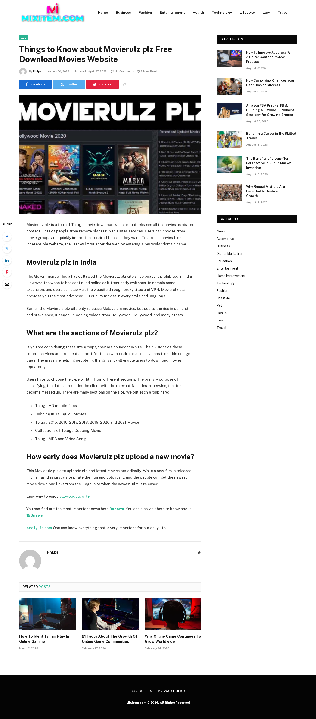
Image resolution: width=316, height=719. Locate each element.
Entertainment (172, 12)
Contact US (141, 691)
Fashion (145, 12)
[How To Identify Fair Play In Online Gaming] (47, 614)
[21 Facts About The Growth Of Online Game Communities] (110, 614)
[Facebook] (7, 236)
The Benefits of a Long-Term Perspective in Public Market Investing (268, 163)
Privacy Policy (172, 691)
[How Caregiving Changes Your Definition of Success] (229, 86)
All (23, 37)
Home (103, 12)
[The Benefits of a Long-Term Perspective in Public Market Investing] (229, 164)
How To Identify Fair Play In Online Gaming (44, 639)
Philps (37, 71)
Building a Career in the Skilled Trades (271, 136)
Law (266, 12)
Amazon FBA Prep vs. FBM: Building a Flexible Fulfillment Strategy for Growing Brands (270, 110)
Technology (222, 12)
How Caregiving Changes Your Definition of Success (270, 83)
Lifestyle (247, 12)
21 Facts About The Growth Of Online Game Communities (109, 639)
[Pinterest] (7, 272)
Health (198, 12)
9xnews (116, 508)
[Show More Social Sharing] (124, 84)
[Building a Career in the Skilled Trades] (229, 139)
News (221, 231)
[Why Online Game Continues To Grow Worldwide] (173, 614)
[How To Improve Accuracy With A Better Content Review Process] (229, 58)
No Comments (124, 71)
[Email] (7, 284)
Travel (283, 12)
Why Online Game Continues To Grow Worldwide (173, 639)
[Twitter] (7, 248)
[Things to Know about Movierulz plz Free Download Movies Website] (110, 154)
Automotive (225, 239)
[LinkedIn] (7, 260)
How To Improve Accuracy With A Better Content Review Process (270, 57)
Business (123, 12)
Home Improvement (231, 276)
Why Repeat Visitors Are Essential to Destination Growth (265, 191)
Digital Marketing (230, 253)
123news (34, 515)
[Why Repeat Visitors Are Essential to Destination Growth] (229, 192)
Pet (219, 305)
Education (224, 261)
